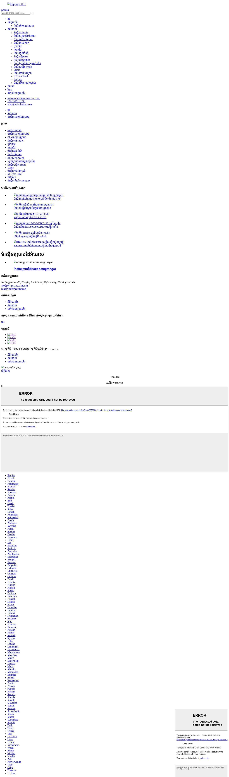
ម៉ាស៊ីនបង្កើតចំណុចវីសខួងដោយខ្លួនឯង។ (32, 208)
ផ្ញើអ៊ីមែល (5, 371)
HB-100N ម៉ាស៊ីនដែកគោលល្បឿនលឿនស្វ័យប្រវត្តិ (37, 245)
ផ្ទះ (8, 18)
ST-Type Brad (21, 76)
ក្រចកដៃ (17, 46)
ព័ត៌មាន (10, 86)
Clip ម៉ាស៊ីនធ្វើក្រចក (23, 39)
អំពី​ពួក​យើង (12, 22)
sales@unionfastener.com (13, 288)
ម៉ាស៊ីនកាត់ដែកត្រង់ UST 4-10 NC (30, 217)
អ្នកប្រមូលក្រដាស (22, 60)
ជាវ (2, 321)
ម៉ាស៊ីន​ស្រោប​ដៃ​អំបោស (24, 36)
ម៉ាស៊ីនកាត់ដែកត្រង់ (23, 73)
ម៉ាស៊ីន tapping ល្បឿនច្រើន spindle (30, 236)
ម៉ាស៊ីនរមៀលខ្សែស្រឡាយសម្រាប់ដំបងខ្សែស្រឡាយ (37, 198)
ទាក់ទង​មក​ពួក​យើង (16, 93)
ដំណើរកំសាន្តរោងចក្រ (24, 25)
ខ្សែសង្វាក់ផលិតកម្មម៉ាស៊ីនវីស (27, 63)
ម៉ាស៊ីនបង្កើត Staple (23, 67)
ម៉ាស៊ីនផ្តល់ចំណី (21, 53)
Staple (17, 69)
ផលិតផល (12, 29)
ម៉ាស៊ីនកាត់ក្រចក (21, 43)
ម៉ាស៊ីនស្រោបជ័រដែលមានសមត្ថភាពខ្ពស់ (35, 269)
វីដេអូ (9, 89)
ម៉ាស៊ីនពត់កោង (21, 32)
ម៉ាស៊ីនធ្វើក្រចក (21, 56)
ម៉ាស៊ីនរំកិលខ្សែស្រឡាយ (25, 82)
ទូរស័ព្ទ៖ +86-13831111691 (14, 285)
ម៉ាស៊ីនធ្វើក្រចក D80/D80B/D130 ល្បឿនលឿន (36, 226)
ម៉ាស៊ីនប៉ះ (18, 79)
